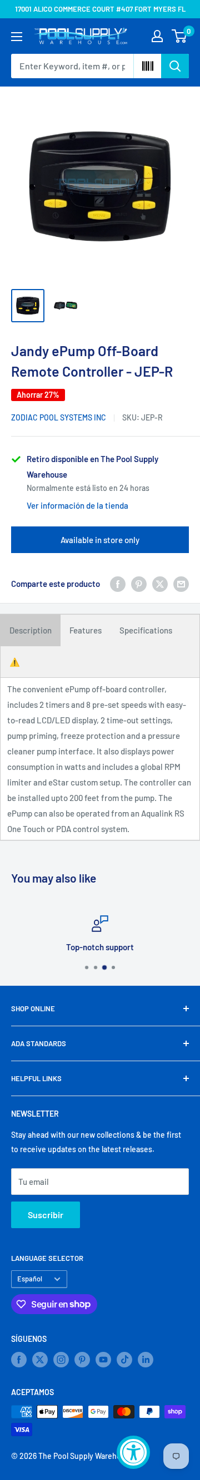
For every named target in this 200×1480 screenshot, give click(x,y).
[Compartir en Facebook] (118, 583)
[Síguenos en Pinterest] (82, 1359)
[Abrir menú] (16, 36)
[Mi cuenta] (157, 36)
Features (85, 630)
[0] (180, 36)
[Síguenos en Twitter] (40, 1359)
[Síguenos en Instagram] (61, 1359)
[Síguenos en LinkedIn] (145, 1359)
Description (30, 630)
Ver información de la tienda (77, 505)
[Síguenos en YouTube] (103, 1359)
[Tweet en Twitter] (160, 583)
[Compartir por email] (181, 583)
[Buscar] (175, 66)
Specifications (145, 630)
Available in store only (100, 540)
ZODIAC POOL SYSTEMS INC (58, 417)
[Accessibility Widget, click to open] (133, 1452)
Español (29, 1278)
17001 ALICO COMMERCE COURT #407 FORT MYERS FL (100, 8)
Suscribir (45, 1214)
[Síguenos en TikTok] (124, 1359)
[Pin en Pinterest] (139, 583)
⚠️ (14, 662)
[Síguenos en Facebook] (19, 1359)
